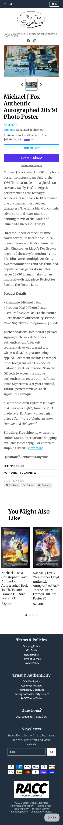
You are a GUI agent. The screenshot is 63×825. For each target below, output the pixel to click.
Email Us (41, 716)
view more (35, 448)
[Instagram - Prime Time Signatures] (34, 40)
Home (7, 34)
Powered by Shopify (22, 805)
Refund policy (44, 805)
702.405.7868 (24, 716)
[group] (31, 84)
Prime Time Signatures (35, 802)
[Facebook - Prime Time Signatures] (28, 40)
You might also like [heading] (29, 515)
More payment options (31, 165)
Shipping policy (19, 811)
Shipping (9, 129)
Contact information (41, 811)
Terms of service (41, 808)
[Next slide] (40, 84)
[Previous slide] (22, 84)
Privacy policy (21, 808)
